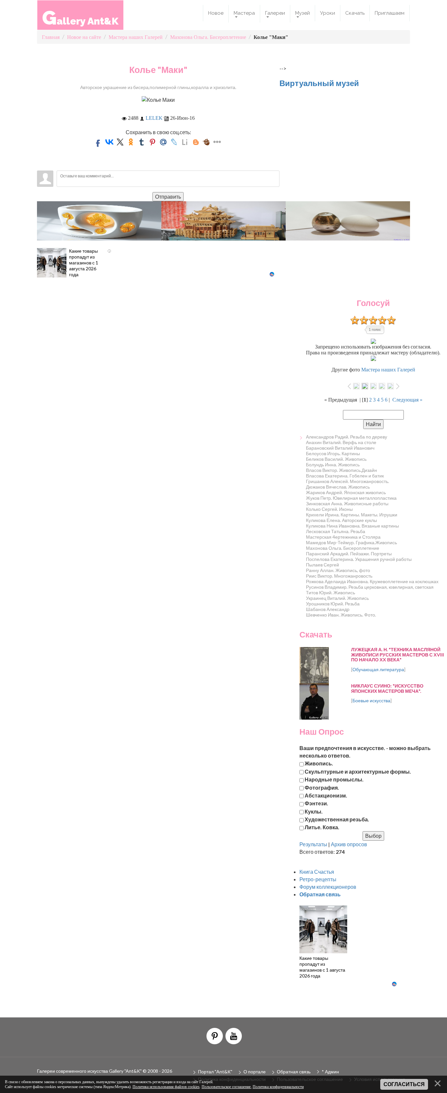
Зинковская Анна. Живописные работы (347, 503)
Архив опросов (349, 844)
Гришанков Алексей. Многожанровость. (347, 481)
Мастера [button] (244, 13)
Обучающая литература (378, 669)
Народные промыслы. (334, 779)
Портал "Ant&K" (215, 1071)
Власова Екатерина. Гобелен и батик (345, 475)
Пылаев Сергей (322, 564)
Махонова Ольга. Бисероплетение (342, 548)
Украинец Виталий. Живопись (337, 598)
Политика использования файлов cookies (166, 1086)
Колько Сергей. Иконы (329, 509)
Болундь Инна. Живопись (333, 464)
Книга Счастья (316, 872)
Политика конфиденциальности (278, 1086)
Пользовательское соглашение (226, 1086)
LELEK (154, 118)
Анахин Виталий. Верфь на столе (341, 442)
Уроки (327, 13)
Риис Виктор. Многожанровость (339, 576)
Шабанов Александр (327, 609)
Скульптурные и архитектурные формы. (358, 771)
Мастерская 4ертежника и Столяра (343, 537)
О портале (254, 1071)
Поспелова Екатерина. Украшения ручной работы (359, 559)
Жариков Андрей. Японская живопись (346, 492)
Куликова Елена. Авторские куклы (341, 520)
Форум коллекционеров (327, 887)
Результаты (313, 844)
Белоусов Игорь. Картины (333, 453)
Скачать (355, 13)
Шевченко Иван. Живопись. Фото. (341, 615)
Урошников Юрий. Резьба (333, 603)
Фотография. (322, 787)
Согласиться (404, 1084)
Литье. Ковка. (322, 827)
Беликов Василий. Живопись (336, 459)
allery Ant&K (80, 17)
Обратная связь (294, 1071)
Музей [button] (302, 13)
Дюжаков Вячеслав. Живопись (338, 487)
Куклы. (314, 811)
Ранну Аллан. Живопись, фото (338, 570)
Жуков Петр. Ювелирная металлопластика (351, 498)
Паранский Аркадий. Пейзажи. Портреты (349, 553)
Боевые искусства (371, 700)
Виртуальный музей (319, 83)
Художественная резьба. (337, 819)
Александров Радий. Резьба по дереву (346, 436)
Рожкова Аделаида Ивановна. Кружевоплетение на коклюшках (372, 581)
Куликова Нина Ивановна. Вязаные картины (352, 526)
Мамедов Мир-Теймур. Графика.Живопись (351, 542)
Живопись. (319, 763)
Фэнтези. (316, 803)
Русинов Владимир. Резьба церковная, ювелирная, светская (370, 587)
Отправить (168, 196)
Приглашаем (389, 13)
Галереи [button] (275, 13)
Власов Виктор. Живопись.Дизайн (341, 470)
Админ (332, 1071)
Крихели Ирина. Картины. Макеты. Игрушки (351, 514)
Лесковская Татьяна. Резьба (335, 531)
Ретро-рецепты (317, 879)
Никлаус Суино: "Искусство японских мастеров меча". (387, 688)
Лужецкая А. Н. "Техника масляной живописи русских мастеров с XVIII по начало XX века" (397, 654)
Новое (216, 13)
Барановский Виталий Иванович (340, 448)
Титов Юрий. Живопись (330, 592)
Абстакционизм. (326, 795)
